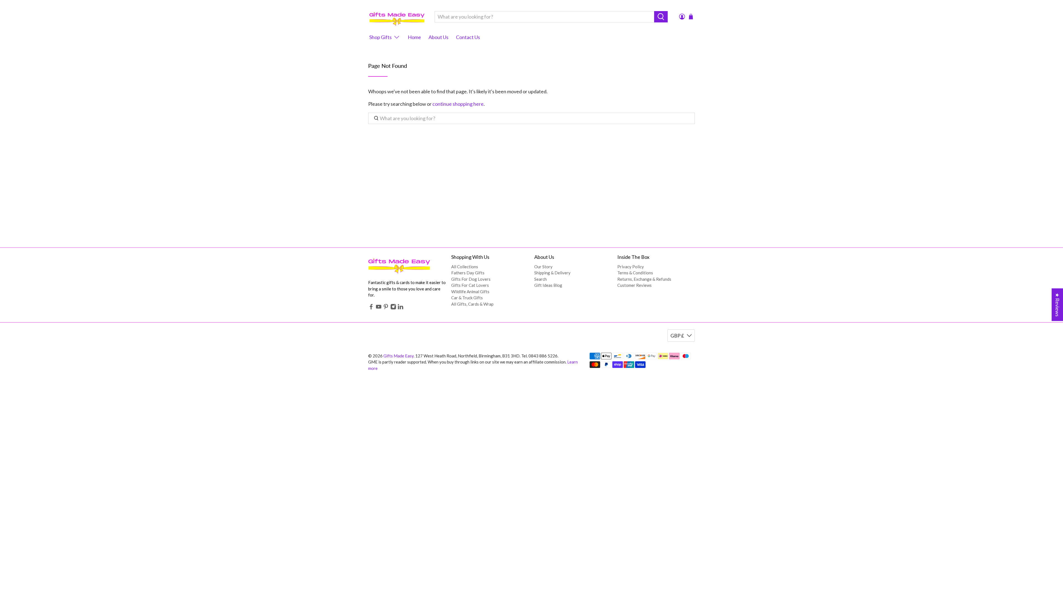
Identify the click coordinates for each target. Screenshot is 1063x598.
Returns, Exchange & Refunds (644, 279)
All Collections (464, 266)
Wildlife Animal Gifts (470, 291)
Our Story (543, 266)
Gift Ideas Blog (548, 285)
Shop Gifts (380, 37)
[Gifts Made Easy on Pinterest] (386, 307)
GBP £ (677, 335)
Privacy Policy (630, 266)
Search (540, 279)
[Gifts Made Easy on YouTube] (379, 307)
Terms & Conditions (635, 272)
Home (414, 37)
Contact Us (468, 37)
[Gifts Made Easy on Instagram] (393, 307)
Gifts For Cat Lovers (470, 285)
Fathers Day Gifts (467, 272)
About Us (438, 37)
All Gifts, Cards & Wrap (472, 303)
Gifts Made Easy (398, 355)
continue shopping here (458, 104)
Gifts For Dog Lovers (471, 279)
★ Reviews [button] (1057, 305)
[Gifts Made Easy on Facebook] (371, 307)
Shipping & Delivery (552, 272)
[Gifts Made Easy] (397, 16)
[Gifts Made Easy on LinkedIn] (401, 307)
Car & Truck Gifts (467, 297)
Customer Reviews (634, 285)
